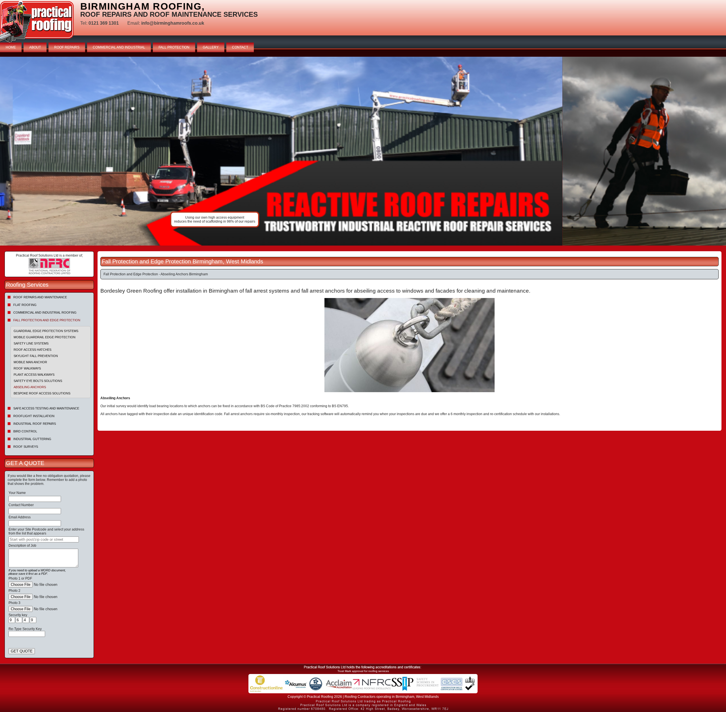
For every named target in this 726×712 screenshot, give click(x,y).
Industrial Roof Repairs (34, 423)
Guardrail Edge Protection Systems (46, 331)
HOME (11, 47)
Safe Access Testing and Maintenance (46, 408)
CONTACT (240, 47)
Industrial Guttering (32, 439)
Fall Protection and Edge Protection (46, 320)
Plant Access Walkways (34, 374)
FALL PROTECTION (174, 47)
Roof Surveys (25, 446)
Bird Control (25, 431)
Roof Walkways (27, 368)
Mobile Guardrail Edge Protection (44, 337)
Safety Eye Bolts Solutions (38, 381)
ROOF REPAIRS (66, 47)
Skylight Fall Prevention (36, 356)
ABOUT (35, 47)
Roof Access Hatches (32, 349)
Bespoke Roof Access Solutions (42, 393)
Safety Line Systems (31, 343)
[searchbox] (44, 539)
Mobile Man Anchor (30, 362)
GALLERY (211, 47)
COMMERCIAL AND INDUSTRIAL (119, 47)
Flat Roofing (25, 305)
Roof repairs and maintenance (40, 297)
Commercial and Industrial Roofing (45, 312)
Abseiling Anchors (30, 387)
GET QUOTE (22, 651)
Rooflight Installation (33, 416)
